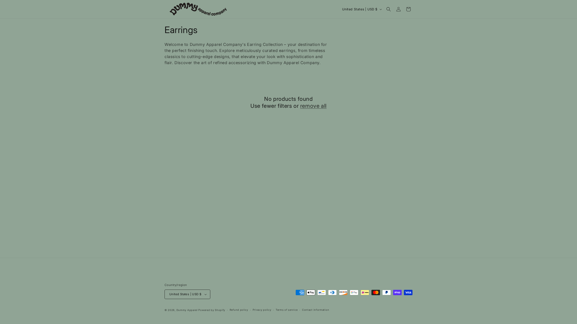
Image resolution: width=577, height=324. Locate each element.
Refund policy (239, 309)
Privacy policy (262, 309)
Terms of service (287, 309)
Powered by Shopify (211, 310)
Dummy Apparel (187, 310)
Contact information (315, 309)
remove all (313, 106)
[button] (389, 9)
